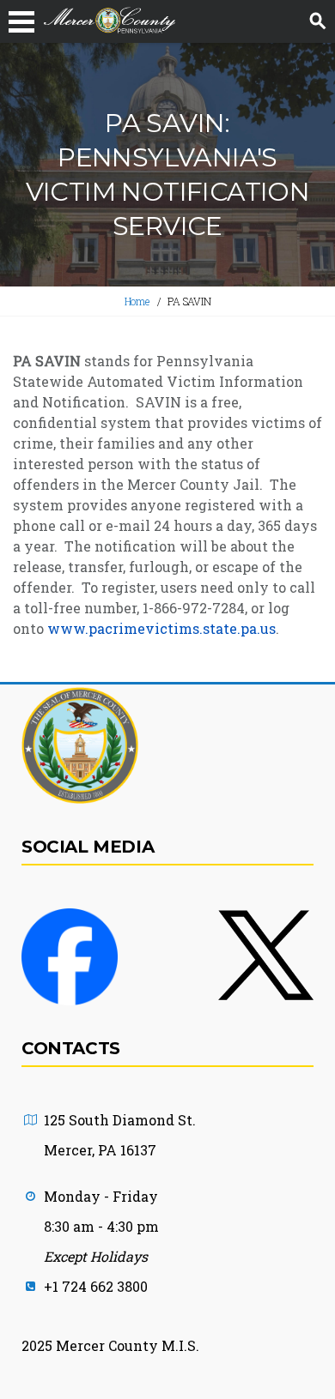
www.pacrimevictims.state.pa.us (161, 628)
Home (137, 301)
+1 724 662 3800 (96, 1286)
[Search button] (318, 21)
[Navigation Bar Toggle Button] (21, 21)
